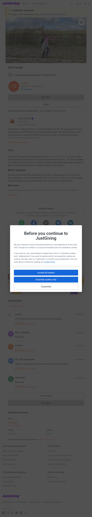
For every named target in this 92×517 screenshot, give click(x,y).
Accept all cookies (46, 272)
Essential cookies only (46, 279)
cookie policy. (49, 262)
